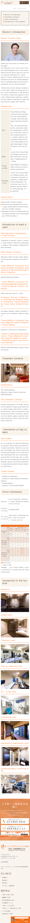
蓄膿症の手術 (6, 897)
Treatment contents (12, 17)
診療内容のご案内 (7, 913)
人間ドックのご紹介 (8, 905)
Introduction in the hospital (15, 21)
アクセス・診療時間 (8, 885)
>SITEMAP (4, 862)
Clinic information (11, 19)
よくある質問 (6, 911)
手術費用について (7, 902)
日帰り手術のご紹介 (8, 894)
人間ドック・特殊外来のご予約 (11, 908)
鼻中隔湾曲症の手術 (8, 900)
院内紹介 (5, 883)
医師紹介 (5, 880)
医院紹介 (5, 877)
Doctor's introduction (12, 14)
